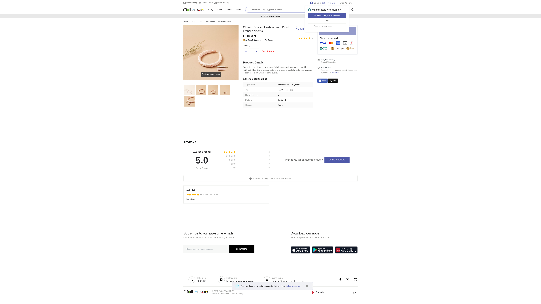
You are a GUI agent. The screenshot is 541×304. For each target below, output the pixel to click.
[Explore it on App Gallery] (346, 249)
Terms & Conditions (220, 294)
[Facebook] (340, 279)
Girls (200, 22)
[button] (303, 29)
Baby (193, 22)
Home (185, 22)
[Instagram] (355, 279)
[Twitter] (347, 279)
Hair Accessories (224, 22)
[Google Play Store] (322, 249)
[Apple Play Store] (300, 249)
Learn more (336, 73)
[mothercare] (194, 10)
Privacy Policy (237, 294)
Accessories (210, 22)
